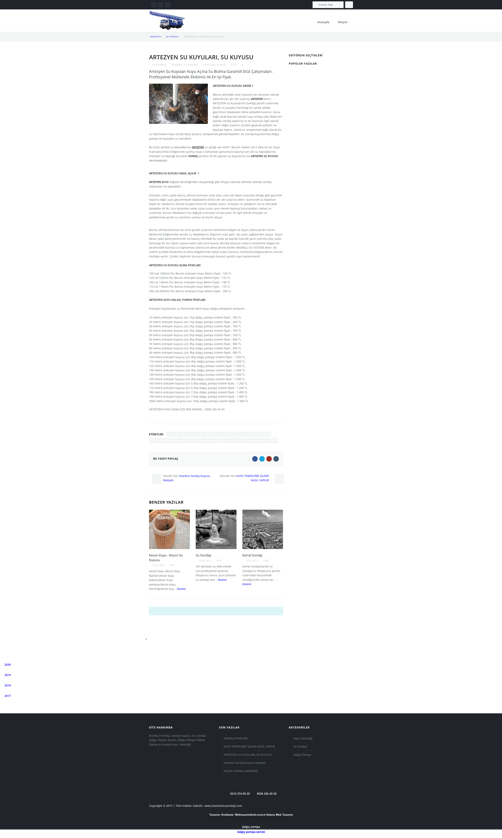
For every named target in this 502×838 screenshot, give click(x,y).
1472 (219, 560)
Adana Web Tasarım (279, 814)
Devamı (181, 589)
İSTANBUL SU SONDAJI (184, 64)
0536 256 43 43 (266, 793)
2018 (7, 685)
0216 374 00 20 (239, 793)
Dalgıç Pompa (302, 755)
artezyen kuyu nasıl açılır (262, 440)
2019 (7, 675)
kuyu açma (234, 440)
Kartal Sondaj (252, 555)
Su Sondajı (172, 36)
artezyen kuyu (197, 434)
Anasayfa (155, 36)
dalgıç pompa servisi (251, 832)
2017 (7, 696)
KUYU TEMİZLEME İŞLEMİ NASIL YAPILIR (249, 746)
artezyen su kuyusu (224, 434)
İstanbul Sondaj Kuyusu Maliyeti (245, 763)
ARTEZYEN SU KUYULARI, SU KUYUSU (248, 755)
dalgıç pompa (251, 827)
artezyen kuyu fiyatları (256, 434)
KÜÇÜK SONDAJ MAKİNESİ (241, 771)
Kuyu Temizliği (303, 738)
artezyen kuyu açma (209, 440)
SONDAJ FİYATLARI (236, 738)
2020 (7, 664)
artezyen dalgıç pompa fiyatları (171, 440)
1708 (265, 560)
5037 (172, 565)
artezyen (176, 434)
